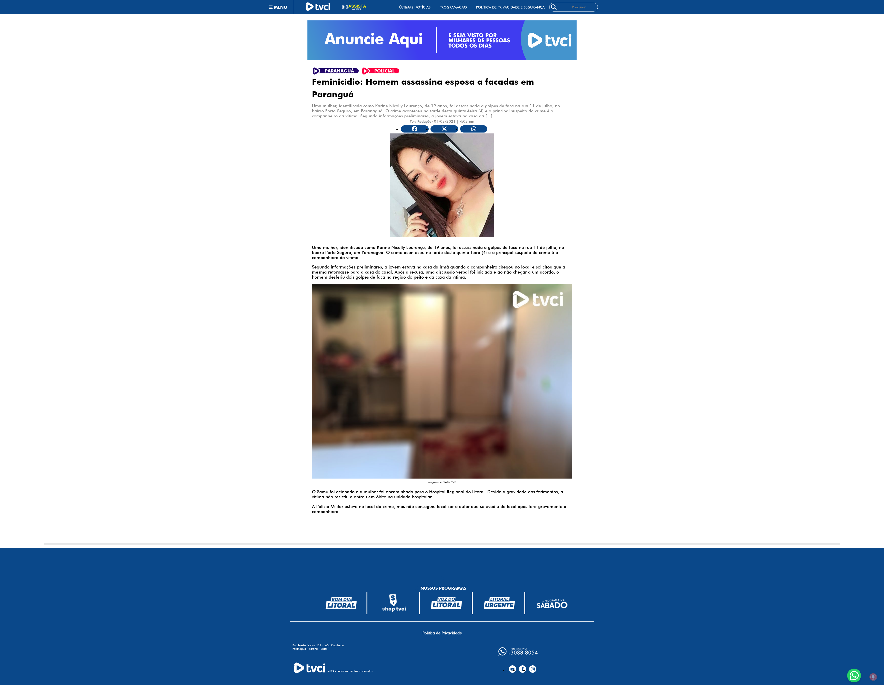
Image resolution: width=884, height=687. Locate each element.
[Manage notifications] (873, 677)
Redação (424, 121)
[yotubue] (512, 667)
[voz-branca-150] (446, 603)
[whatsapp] (518, 651)
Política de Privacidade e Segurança (510, 7)
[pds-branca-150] (552, 603)
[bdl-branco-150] (341, 603)
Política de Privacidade (442, 633)
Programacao (453, 7)
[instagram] (532, 667)
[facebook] (522, 667)
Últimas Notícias (414, 7)
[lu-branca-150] (499, 603)
